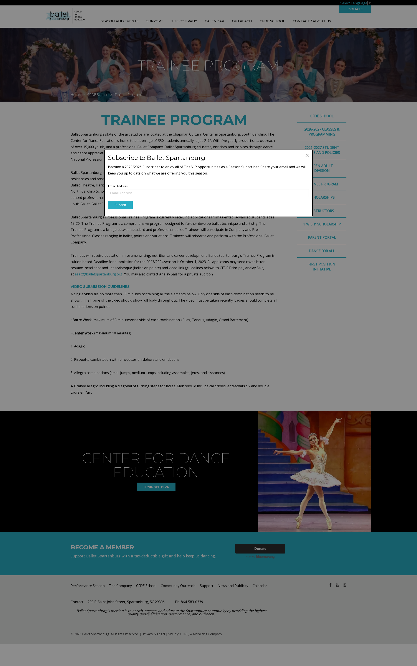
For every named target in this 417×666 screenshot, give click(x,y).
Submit (120, 205)
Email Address (118, 186)
